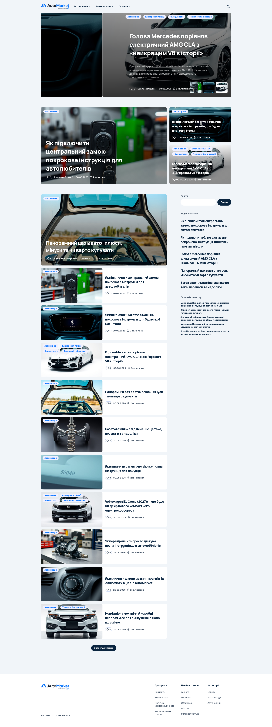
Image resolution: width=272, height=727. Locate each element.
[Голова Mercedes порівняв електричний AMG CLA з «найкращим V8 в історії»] (136, 55)
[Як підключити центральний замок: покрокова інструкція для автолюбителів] (104, 145)
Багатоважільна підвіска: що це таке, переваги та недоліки (205, 284)
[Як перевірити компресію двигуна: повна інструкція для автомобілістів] (72, 546)
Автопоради (51, 111)
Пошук (184, 195)
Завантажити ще (104, 648)
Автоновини (51, 16)
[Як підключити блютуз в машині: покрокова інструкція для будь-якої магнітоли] (200, 124)
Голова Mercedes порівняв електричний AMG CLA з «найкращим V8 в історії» (200, 258)
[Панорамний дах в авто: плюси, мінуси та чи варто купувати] (104, 229)
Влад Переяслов (189, 331)
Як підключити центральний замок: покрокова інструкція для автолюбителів (205, 225)
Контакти (45, 715)
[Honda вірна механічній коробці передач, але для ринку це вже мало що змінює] (72, 621)
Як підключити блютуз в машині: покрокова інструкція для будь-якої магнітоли (205, 241)
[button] (228, 6)
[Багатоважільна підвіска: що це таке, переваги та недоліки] (72, 434)
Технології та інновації (118, 16)
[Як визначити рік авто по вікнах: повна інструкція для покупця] (72, 472)
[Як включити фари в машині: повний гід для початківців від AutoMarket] (72, 584)
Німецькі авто (94, 16)
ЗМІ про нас (62, 715)
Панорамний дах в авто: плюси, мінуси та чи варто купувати (204, 272)
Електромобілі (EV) (72, 16)
